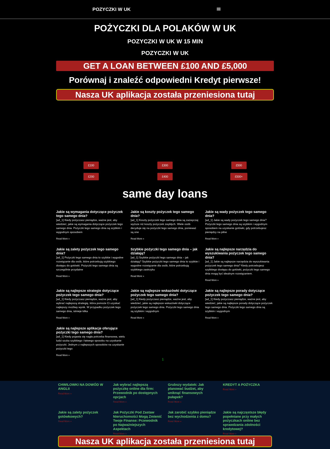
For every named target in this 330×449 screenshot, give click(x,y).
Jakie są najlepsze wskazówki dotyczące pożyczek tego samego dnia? (164, 293)
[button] (219, 9)
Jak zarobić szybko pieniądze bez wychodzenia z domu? (192, 414)
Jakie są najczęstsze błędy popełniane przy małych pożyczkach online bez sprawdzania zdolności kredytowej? (244, 420)
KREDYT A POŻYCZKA (241, 385)
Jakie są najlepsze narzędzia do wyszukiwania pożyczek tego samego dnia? (235, 253)
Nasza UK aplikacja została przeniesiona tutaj (165, 94)
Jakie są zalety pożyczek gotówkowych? (78, 414)
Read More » (63, 238)
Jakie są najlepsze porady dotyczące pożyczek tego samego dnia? (235, 293)
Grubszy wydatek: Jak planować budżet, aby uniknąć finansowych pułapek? (186, 391)
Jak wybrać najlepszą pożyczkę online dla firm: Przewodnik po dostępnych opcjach (135, 391)
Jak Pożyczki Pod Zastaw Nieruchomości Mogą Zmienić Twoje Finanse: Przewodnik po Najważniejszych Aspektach (137, 420)
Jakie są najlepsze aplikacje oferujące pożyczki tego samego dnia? (87, 330)
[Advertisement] (165, 131)
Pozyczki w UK (165, 53)
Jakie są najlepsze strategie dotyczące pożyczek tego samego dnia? (87, 293)
